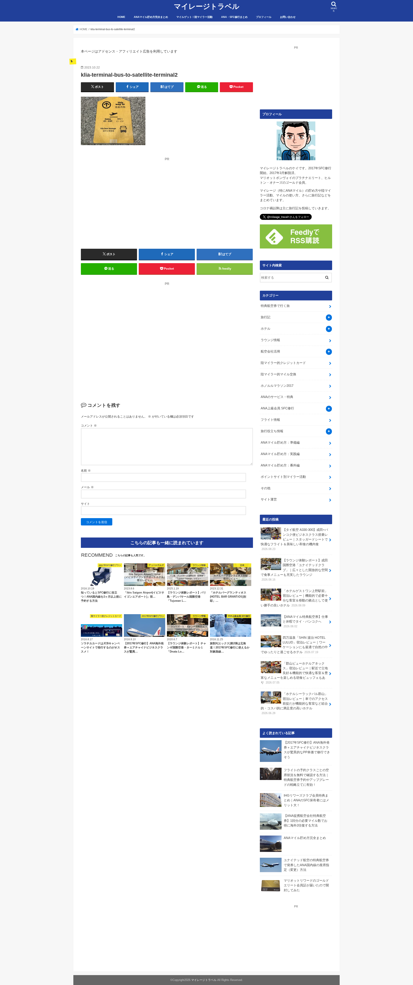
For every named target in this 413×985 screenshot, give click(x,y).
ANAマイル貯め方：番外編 (280, 465)
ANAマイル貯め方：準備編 (280, 442)
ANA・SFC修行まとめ (234, 17)
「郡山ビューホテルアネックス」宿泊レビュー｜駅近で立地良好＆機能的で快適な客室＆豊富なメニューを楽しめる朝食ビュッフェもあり (294, 673)
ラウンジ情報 (270, 340)
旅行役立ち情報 (272, 431)
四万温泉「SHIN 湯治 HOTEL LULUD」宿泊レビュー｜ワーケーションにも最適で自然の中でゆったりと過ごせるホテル (294, 645)
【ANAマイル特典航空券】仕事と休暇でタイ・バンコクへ (305, 621)
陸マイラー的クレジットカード (283, 363)
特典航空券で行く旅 (275, 306)
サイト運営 (269, 499)
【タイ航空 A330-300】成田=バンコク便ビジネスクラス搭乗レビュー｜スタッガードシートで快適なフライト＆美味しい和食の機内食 (294, 539)
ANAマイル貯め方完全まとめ (151, 17)
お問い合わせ (288, 17)
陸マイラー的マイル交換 (278, 374)
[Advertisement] (121, 192)
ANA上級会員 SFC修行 (277, 408)
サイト (85, 503)
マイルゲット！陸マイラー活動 (194, 17)
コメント (89, 425)
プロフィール (263, 17)
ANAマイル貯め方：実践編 (280, 454)
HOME (121, 17)
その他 (265, 488)
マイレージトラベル (206, 6)
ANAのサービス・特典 (277, 397)
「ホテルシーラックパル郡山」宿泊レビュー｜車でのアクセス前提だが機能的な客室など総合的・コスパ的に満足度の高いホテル (294, 703)
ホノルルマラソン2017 (277, 385)
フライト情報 (270, 419)
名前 (86, 470)
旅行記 (265, 317)
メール (87, 487)
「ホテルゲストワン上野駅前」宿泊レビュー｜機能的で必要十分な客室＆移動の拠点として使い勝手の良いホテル (294, 598)
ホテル (265, 328)
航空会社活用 (270, 351)
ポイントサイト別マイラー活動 (283, 477)
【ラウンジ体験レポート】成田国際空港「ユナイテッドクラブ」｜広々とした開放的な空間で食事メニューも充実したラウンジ (294, 570)
